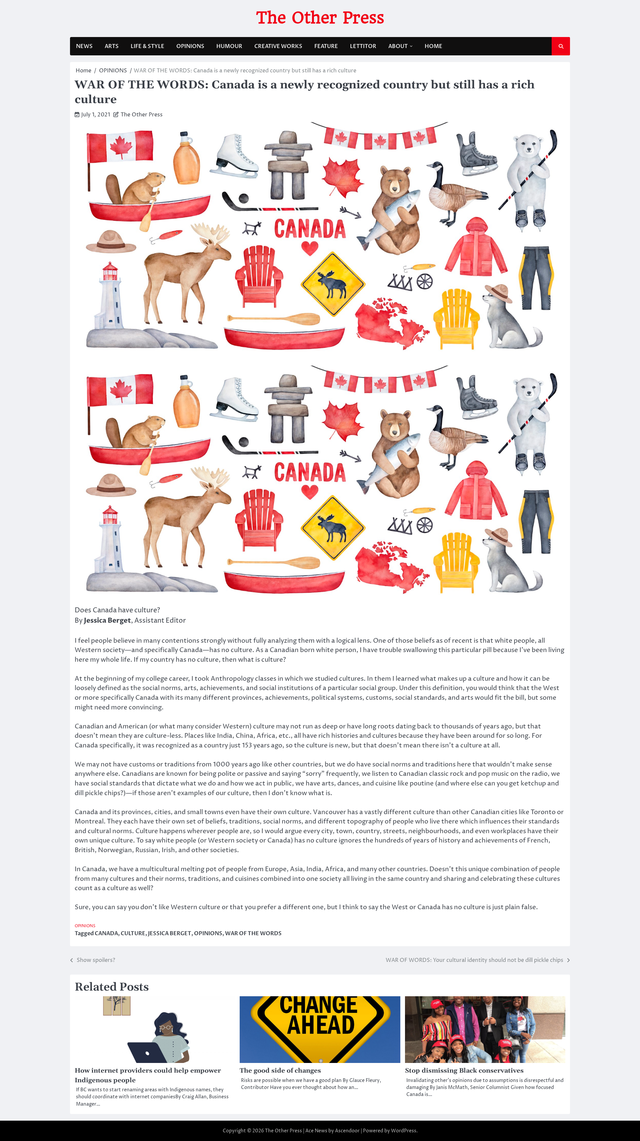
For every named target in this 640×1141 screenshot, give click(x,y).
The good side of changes (280, 1071)
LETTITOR (363, 46)
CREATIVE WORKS (278, 46)
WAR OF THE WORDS (253, 933)
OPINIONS (190, 46)
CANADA (106, 933)
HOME (433, 46)
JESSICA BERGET (169, 933)
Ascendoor (347, 1131)
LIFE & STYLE (147, 46)
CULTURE (133, 933)
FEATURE (326, 46)
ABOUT (398, 46)
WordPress (403, 1131)
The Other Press (320, 17)
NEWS (84, 46)
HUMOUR (229, 46)
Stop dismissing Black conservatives (464, 1071)
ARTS (112, 46)
